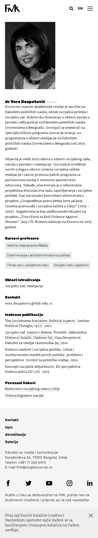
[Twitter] (28, 483)
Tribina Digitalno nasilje (24, 395)
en (80, 8)
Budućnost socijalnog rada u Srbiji (32, 389)
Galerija (11, 442)
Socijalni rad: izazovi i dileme (28, 332)
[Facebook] (8, 483)
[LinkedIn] (90, 483)
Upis (9, 427)
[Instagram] (69, 483)
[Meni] (90, 8)
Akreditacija (15, 434)
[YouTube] (49, 483)
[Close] (90, 515)
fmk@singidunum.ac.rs (34, 467)
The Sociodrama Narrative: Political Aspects (40, 321)
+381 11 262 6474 (32, 462)
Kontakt (12, 420)
